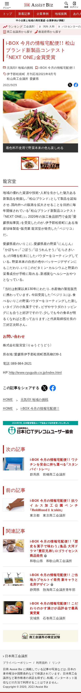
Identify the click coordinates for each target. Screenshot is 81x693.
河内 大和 (43, 26)
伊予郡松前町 (16, 74)
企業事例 (43, 13)
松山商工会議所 (17, 78)
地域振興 (61, 13)
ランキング (15, 26)
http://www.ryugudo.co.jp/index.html (35, 372)
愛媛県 (34, 78)
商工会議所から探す (19, 31)
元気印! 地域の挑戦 (20, 67)
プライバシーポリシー (17, 662)
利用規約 (42, 662)
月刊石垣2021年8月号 (41, 74)
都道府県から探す (49, 31)
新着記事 (24, 13)
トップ (7, 13)
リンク (56, 662)
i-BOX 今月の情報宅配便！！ (57, 67)
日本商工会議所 (16, 656)
